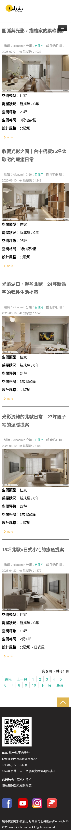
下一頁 (46, 685)
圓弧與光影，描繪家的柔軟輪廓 (33, 30)
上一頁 (22, 679)
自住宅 (39, 45)
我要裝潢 (8, 779)
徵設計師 (23, 779)
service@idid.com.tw (24, 758)
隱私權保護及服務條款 (17, 785)
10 (34, 685)
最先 (8, 679)
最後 (60, 685)
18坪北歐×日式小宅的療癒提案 (33, 549)
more (9, 137)
